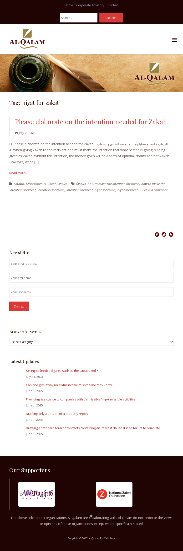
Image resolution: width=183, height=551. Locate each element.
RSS (171, 234)
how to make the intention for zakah (113, 184)
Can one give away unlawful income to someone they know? (69, 385)
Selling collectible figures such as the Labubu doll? (62, 370)
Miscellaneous (36, 184)
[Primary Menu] (174, 40)
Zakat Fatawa (57, 184)
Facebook (156, 234)
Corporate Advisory (90, 5)
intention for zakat (79, 190)
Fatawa (19, 184)
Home (69, 5)
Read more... (18, 173)
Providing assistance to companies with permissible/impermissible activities (80, 399)
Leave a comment (154, 190)
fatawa (81, 184)
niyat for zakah (104, 190)
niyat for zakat (127, 190)
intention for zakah (50, 190)
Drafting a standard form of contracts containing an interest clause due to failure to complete (93, 428)
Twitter (164, 234)
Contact (112, 5)
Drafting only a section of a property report (57, 413)
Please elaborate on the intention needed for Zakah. (92, 121)
